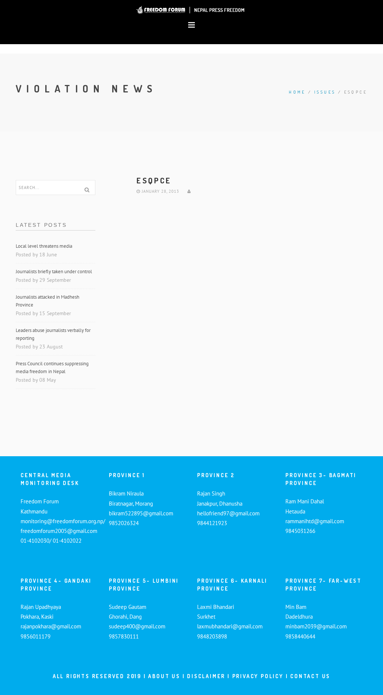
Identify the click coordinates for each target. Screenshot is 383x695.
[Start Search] (87, 189)
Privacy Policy (258, 676)
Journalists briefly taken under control (54, 271)
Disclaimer (207, 676)
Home (297, 92)
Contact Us (310, 676)
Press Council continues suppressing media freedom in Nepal (52, 367)
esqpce (154, 180)
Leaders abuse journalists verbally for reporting (53, 334)
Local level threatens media (44, 246)
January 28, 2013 (159, 191)
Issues (324, 92)
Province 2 (216, 475)
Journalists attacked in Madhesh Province (47, 301)
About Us (164, 676)
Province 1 (127, 475)
